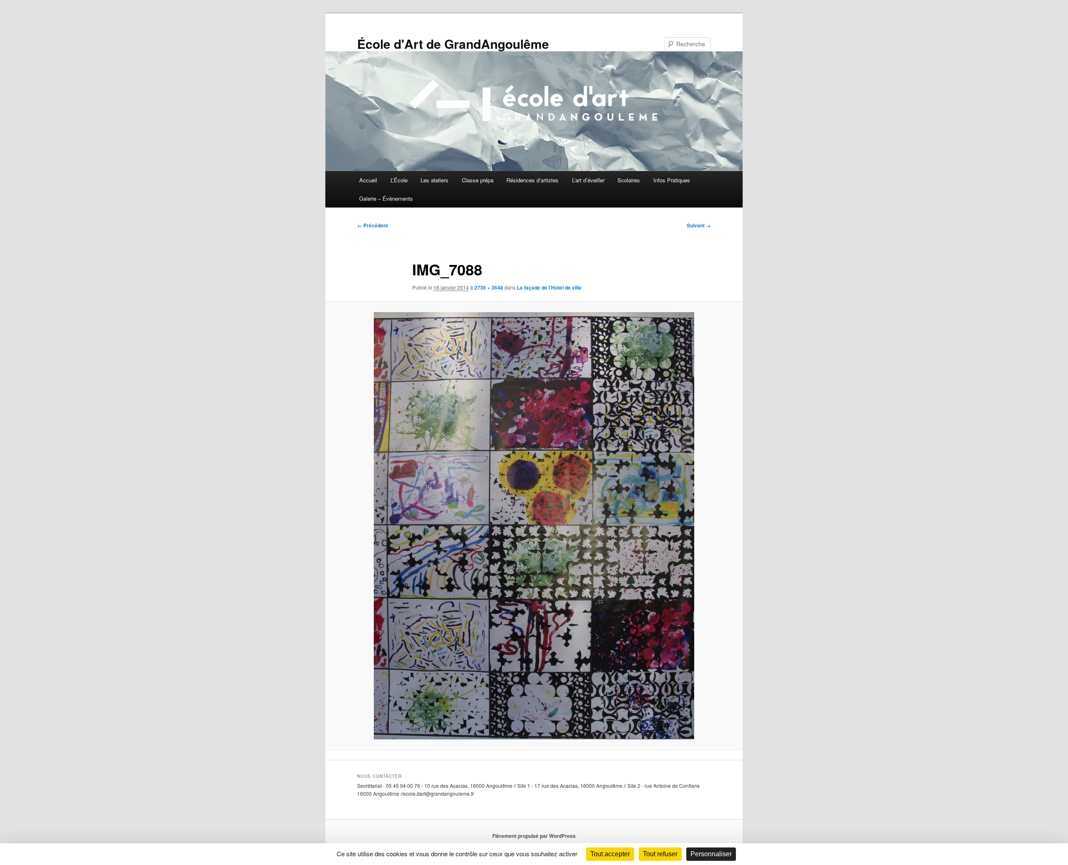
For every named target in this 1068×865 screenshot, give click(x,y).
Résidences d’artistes (532, 180)
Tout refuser (660, 853)
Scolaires (628, 180)
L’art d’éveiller (588, 180)
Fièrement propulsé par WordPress (534, 836)
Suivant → (699, 225)
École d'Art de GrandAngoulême (453, 44)
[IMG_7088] (534, 525)
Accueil (368, 180)
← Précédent (372, 225)
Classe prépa (478, 180)
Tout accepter (610, 853)
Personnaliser (711, 853)
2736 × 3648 (488, 287)
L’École (399, 180)
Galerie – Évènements (386, 198)
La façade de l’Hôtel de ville (549, 287)
